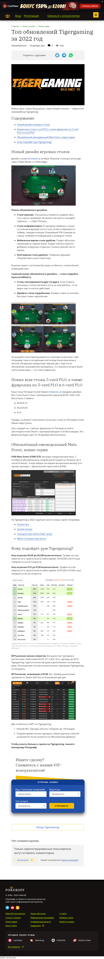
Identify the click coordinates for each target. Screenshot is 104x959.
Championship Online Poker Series (34, 533)
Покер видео (11, 921)
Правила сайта (66, 917)
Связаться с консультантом (63, 15)
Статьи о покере (13, 917)
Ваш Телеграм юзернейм (30, 789)
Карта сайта (11, 925)
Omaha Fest (23, 524)
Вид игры (54, 789)
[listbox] (64, 794)
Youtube (12, 908)
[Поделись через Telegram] (64, 55)
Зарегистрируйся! (70, 860)
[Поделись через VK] (50, 55)
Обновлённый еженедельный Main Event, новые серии (46, 137)
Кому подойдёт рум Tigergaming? (34, 141)
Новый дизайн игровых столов (33, 124)
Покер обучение (38, 913)
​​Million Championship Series (31, 538)
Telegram (7, 908)
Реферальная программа (42, 917)
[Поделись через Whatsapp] (71, 55)
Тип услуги (21, 801)
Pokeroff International (15, 913)
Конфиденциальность (40, 921)
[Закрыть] (102, 1)
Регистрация (31, 15)
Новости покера (66, 921)
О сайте (63, 913)
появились (54, 391)
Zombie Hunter (24, 529)
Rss (18, 908)
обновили (33, 158)
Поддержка (35, 925)
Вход (18, 15)
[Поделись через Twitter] (57, 55)
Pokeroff (7, 16)
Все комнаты (14, 946)
